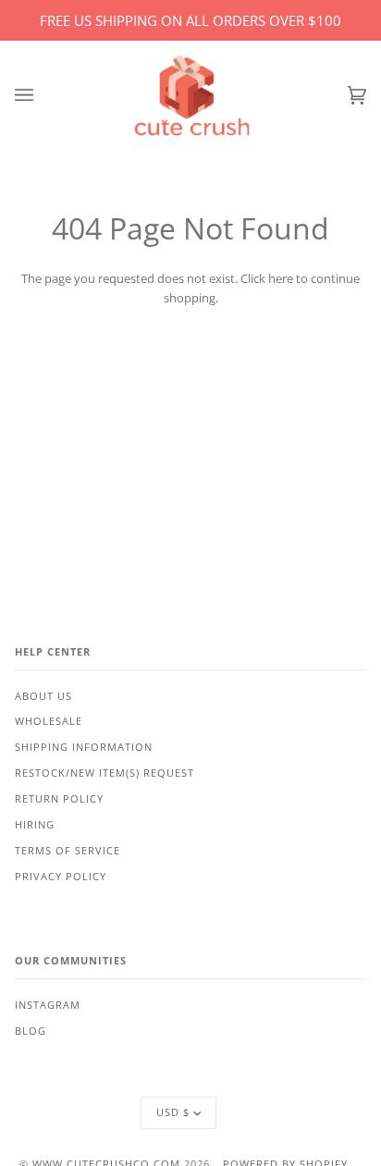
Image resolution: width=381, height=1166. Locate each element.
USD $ (173, 1112)
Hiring (35, 824)
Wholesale (48, 721)
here (280, 278)
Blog (30, 1031)
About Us (43, 696)
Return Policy (59, 798)
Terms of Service (67, 850)
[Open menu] (42, 96)
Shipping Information (84, 747)
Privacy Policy (60, 876)
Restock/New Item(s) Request (104, 773)
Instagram (47, 1005)
